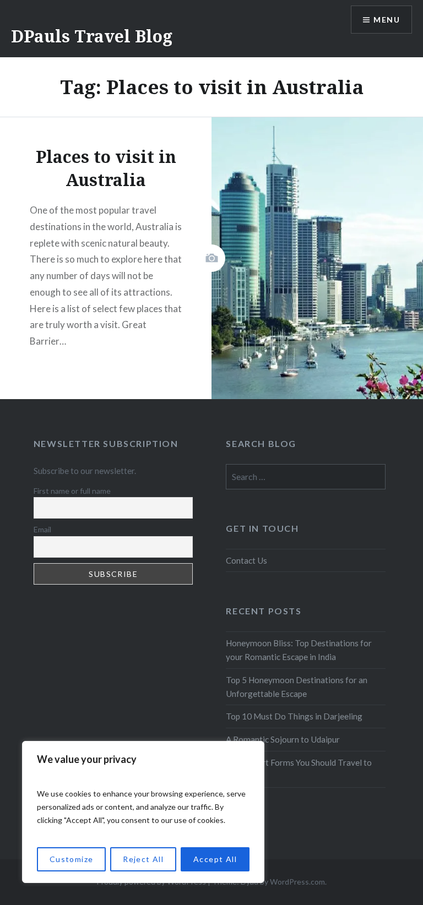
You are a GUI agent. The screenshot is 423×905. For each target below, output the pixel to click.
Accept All (215, 859)
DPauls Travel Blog (91, 36)
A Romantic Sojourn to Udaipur (283, 739)
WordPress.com (297, 881)
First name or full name (72, 490)
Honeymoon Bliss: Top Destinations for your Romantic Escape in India (299, 650)
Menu (386, 19)
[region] (143, 812)
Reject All (143, 859)
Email (42, 529)
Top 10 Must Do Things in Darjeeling (294, 716)
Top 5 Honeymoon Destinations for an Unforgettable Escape (296, 687)
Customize (72, 859)
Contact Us (246, 560)
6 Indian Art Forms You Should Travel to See (299, 769)
